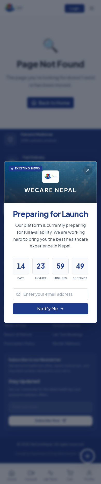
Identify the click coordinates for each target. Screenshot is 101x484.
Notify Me (47, 308)
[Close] (87, 170)
